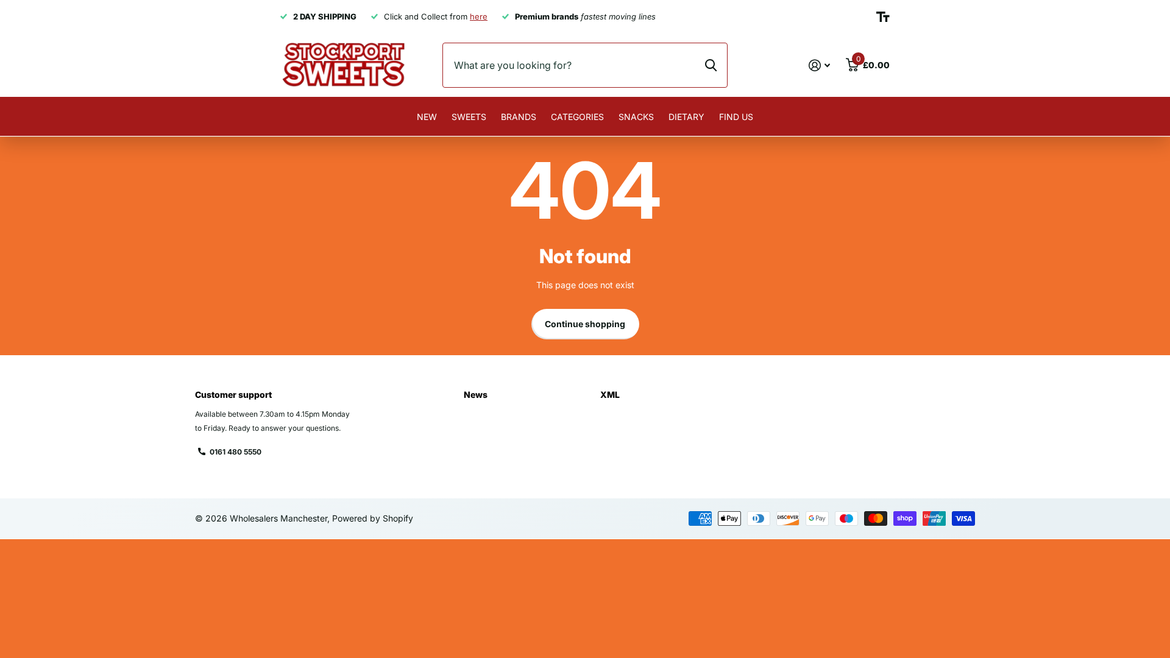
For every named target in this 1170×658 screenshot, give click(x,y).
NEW (427, 116)
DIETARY (686, 116)
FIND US (736, 116)
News (476, 394)
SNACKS (636, 116)
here (479, 16)
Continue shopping (585, 324)
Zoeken (711, 65)
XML (610, 394)
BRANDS (518, 116)
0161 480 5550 (235, 451)
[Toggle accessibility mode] (883, 17)
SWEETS (469, 116)
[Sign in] (819, 65)
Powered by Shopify (372, 518)
